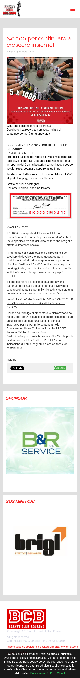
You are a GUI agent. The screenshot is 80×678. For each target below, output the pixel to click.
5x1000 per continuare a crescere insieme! (39, 41)
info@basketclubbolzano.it (23, 646)
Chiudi (61, 673)
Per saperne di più (41, 673)
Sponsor (16, 398)
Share (61, 367)
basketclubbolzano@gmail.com (59, 646)
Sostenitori (20, 501)
